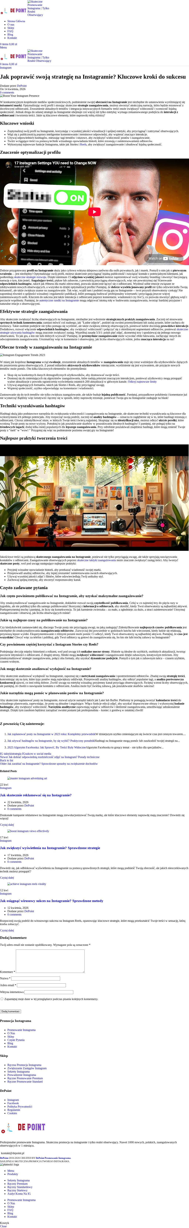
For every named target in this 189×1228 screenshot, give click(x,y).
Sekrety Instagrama (18, 1071)
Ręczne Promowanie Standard (25, 1081)
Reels (83, 144)
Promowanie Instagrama (21, 1030)
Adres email (8, 985)
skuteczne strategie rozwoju (30, 277)
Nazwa (5, 978)
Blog (10, 1043)
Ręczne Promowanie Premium (25, 1078)
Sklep (10, 1036)
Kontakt (12, 1046)
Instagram (5, 67)
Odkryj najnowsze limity (142, 381)
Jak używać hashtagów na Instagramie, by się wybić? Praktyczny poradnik (50, 740)
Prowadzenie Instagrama (21, 1074)
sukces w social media (38, 753)
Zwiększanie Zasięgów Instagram (27, 1068)
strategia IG (18, 753)
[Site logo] (14, 14)
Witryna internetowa (12, 992)
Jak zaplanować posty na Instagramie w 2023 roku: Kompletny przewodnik (51, 734)
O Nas (11, 1033)
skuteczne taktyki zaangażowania (96, 560)
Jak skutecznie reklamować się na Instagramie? (36, 795)
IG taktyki (6, 753)
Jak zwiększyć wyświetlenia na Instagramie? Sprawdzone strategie (50, 848)
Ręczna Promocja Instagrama (24, 1064)
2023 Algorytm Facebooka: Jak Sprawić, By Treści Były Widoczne (46, 747)
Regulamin (13, 1109)
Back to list (6, 760)
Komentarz (7, 971)
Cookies (12, 1113)
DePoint (22, 85)
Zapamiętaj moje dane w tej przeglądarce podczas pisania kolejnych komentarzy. (51, 999)
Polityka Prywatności (19, 1106)
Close (3, 1226)
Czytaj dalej (7, 824)
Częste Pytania (16, 1039)
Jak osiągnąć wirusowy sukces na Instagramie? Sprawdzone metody (51, 901)
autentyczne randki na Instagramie (59, 300)
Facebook (13, 1103)
